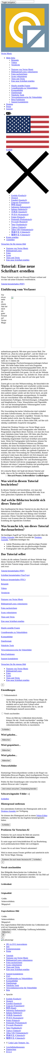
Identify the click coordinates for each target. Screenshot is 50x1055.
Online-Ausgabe (7, 537)
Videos (14, 62)
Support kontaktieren (19, 102)
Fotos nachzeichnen (19, 74)
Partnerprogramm (13, 949)
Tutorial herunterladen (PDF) (12, 284)
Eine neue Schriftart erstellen (22, 81)
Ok (3, 935)
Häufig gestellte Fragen (20, 86)
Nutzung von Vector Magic (22, 69)
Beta (8, 990)
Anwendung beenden (29, 789)
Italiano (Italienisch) (19, 209)
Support (9, 109)
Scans (8, 255)
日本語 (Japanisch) (19, 212)
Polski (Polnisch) (18, 217)
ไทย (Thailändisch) (19, 224)
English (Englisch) (18, 195)
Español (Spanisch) (19, 200)
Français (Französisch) (20, 202)
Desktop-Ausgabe (8, 811)
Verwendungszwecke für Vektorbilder (26, 97)
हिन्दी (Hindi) (16, 205)
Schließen (5, 729)
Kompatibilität (17, 90)
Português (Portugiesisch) (21, 219)
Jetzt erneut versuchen (10, 789)
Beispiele (15, 60)
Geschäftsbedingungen (15, 1047)
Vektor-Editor (41, 815)
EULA (9, 1052)
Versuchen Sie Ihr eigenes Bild (13, 244)
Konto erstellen (12, 237)
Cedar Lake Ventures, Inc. (18, 1043)
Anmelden (10, 240)
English (9, 150)
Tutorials (9, 955)
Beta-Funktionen (18, 99)
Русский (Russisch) (19, 222)
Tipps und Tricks (18, 79)
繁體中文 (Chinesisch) (20, 235)
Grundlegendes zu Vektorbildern (24, 88)
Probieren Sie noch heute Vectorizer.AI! (16, 860)
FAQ (8, 976)
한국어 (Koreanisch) (19, 214)
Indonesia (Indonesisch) (21, 207)
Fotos (8, 253)
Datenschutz (11, 1049)
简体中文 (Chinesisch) (20, 232)
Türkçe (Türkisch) (18, 227)
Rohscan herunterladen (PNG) (13, 579)
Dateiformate (16, 93)
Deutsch (14, 198)
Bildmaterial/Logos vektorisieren (24, 72)
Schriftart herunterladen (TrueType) (15, 575)
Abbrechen (6, 740)
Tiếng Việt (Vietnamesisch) (22, 229)
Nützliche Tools (17, 95)
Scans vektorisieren (19, 76)
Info (7, 946)
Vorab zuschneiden (11, 713)
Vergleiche (15, 65)
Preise (8, 106)
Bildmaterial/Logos (14, 251)
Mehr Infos (10, 58)
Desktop (9, 104)
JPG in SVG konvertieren (16, 944)
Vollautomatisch (10, 695)
